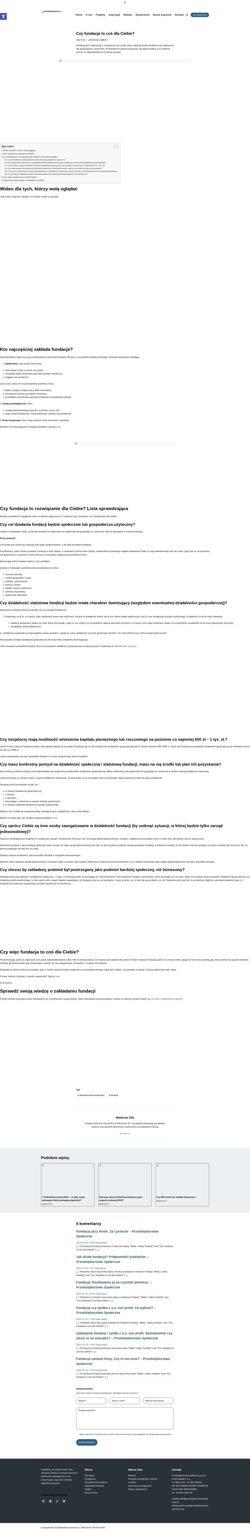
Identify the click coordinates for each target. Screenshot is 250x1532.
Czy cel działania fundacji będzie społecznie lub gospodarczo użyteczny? (36, 160)
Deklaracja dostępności (139, 1485)
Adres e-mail (118, 1401)
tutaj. (58, 426)
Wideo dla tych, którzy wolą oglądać (19, 150)
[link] (184, 1492)
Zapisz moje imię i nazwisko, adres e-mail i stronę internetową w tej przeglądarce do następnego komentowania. (125, 1434)
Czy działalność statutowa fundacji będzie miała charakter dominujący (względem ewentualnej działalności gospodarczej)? (57, 163)
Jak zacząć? (93, 40)
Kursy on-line (91, 1492)
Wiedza (127, 14)
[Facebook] (43, 1501)
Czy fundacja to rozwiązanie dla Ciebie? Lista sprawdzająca (31, 157)
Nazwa (82, 1401)
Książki (88, 1489)
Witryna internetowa (154, 1401)
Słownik (132, 1475)
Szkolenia (89, 1475)
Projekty (100, 14)
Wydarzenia (142, 14)
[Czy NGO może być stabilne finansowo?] (182, 1178)
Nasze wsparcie (162, 14)
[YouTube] (50, 1501)
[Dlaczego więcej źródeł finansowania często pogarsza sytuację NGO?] (125, 1178)
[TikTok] (57, 1501)
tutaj (57, 976)
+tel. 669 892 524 (200, 15)
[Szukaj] (187, 15)
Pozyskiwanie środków (96, 1482)
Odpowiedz (101, 1242)
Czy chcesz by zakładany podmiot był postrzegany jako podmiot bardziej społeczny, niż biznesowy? (47, 174)
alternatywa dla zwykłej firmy (91, 1095)
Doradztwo (90, 1479)
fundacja (113, 1095)
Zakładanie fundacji (94, 1485)
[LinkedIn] (64, 1501)
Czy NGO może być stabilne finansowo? (176, 1197)
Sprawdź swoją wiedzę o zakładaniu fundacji (24, 180)
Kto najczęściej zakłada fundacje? (19, 154)
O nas (89, 14)
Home (78, 14)
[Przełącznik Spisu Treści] (115, 146)
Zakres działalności (137, 1489)
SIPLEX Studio (98, 1527)
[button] (3, 16)
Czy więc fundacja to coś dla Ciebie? (20, 177)
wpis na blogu (129, 646)
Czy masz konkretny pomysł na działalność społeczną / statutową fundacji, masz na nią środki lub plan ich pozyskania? (55, 168)
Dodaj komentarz (87, 1410)
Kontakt (179, 14)
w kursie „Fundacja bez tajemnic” (167, 998)
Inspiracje (114, 14)
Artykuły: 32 (125, 1133)
